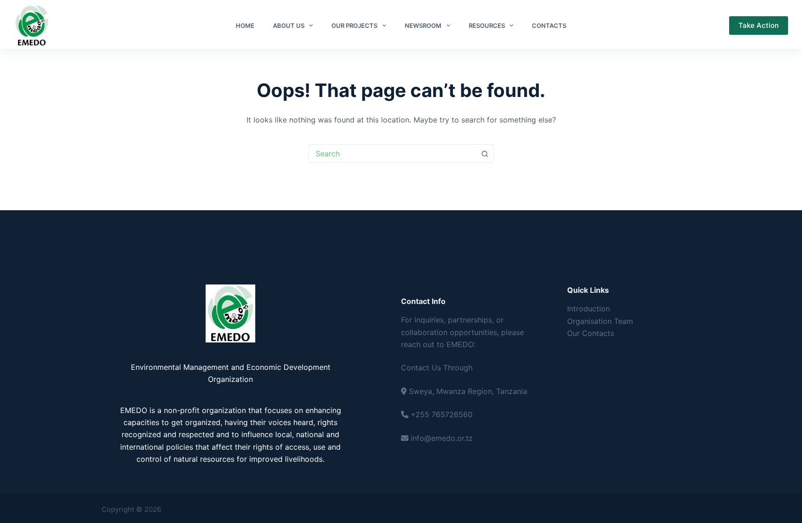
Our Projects (354, 25)
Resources (487, 25)
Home (245, 25)
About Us (288, 25)
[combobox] (392, 153)
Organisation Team (600, 321)
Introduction (588, 308)
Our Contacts (590, 333)
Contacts (549, 25)
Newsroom (423, 25)
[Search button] (484, 153)
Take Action (758, 25)
